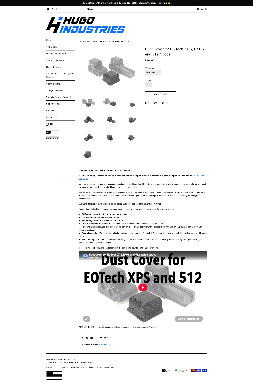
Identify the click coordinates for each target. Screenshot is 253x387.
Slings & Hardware (55, 60)
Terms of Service (86, 362)
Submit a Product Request (58, 97)
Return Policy (63, 362)
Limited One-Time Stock (57, 54)
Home (49, 40)
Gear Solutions (53, 84)
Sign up (90, 9)
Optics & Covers (53, 67)
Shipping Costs (53, 104)
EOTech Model (150, 68)
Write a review (105, 345)
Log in (81, 9)
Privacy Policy (74, 362)
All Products (51, 47)
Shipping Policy (51, 362)
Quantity (148, 80)
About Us (50, 110)
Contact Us (51, 117)
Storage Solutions (54, 90)
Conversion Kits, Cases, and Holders (59, 75)
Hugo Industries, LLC (67, 359)
